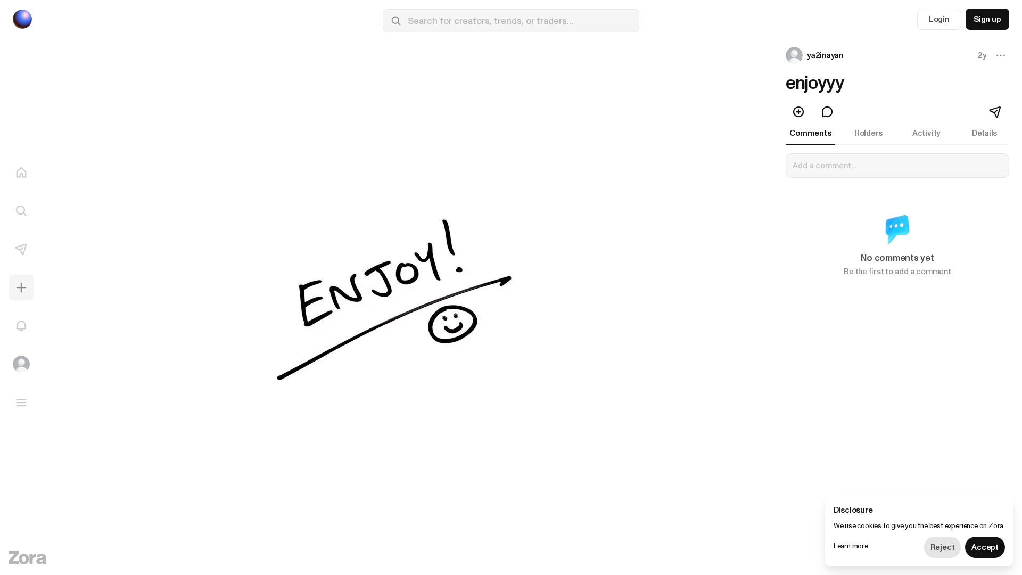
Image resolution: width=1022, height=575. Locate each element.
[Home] (21, 172)
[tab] (810, 133)
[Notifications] (21, 326)
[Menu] (21, 402)
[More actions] (1000, 55)
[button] (816, 55)
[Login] (21, 364)
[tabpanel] (897, 221)
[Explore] (21, 211)
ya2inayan (825, 55)
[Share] (996, 111)
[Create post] (21, 287)
